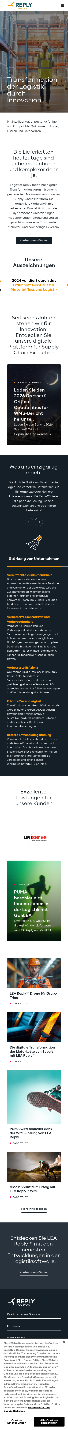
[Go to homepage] (23, 5)
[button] (34, 240)
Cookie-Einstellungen (17, 1421)
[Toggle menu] (62, 5)
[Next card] (39, 522)
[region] (34, 1384)
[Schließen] (64, 1342)
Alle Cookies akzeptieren (49, 1421)
